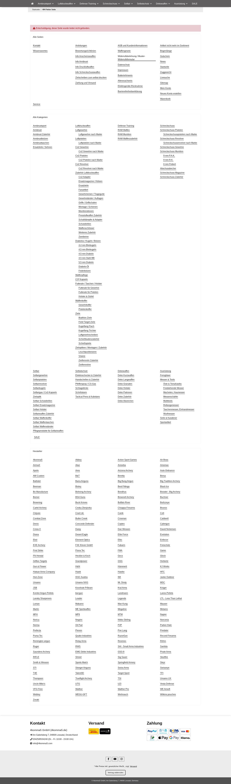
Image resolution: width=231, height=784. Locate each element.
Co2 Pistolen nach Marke (91, 160)
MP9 (77, 614)
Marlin (36, 609)
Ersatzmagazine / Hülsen (90, 181)
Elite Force (123, 534)
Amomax (164, 465)
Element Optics (82, 540)
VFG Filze (38, 689)
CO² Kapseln (81, 279)
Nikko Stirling (124, 620)
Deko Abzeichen (125, 401)
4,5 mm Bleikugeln (87, 249)
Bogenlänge (166, 51)
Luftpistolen (80, 138)
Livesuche (165, 77)
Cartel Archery (40, 508)
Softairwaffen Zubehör (43, 414)
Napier (163, 614)
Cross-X (37, 529)
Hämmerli (122, 566)
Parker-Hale (166, 625)
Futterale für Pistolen (88, 292)
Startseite (164, 67)
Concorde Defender (84, 524)
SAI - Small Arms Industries (131, 646)
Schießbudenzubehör (89, 339)
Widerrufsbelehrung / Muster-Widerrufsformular (131, 58)
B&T (77, 476)
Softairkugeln (39, 388)
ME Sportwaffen (83, 609)
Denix (36, 524)
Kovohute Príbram (84, 588)
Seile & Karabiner (168, 418)
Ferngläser (165, 375)
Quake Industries (83, 636)
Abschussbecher (168, 168)
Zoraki (36, 700)
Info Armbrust (81, 61)
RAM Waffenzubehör (127, 138)
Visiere (82, 356)
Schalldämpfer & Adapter (90, 219)
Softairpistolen (40, 379)
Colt (162, 513)
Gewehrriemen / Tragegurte (92, 194)
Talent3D (79, 673)
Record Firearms (168, 636)
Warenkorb (165, 99)
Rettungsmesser (171, 405)
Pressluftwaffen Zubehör (90, 215)
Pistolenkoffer (85, 309)
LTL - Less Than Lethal (171, 598)
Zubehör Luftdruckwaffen (87, 173)
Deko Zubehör (124, 396)
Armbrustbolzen (40, 138)
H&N (77, 566)
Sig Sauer (122, 657)
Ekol (35, 540)
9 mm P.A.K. (169, 155)
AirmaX (36, 465)
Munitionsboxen (86, 211)
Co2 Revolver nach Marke (91, 168)
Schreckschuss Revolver (172, 138)
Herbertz (164, 561)
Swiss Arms (123, 668)
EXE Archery (39, 545)
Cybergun (165, 524)
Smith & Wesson (41, 662)
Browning (37, 502)
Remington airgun (41, 641)
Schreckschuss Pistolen (171, 130)
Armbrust (37, 130)
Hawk (78, 572)
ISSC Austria (81, 577)
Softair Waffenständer (43, 426)
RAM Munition (124, 134)
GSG (120, 561)
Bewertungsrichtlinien (85, 51)
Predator (164, 630)
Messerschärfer (170, 396)
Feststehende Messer (173, 388)
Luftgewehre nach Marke (90, 134)
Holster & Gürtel (86, 296)
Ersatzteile (84, 185)
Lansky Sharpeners (42, 598)
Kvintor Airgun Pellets (43, 593)
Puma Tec (38, 636)
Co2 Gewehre (82, 147)
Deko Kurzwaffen (126, 375)
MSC (162, 582)
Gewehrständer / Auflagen (91, 198)
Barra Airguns (81, 481)
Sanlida (164, 646)
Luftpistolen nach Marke (90, 143)
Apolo (36, 470)
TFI (161, 673)
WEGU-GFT (81, 694)
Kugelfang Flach (86, 326)
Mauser (163, 604)
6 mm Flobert (169, 164)
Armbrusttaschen (41, 143)
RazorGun (123, 636)
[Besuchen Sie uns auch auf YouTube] (115, 759)
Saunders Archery (41, 652)
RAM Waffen (124, 130)
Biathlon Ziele (85, 318)
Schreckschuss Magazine (172, 173)
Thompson (38, 678)
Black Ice (164, 486)
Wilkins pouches (168, 694)
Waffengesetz (124, 51)
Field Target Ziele (87, 322)
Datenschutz (124, 65)
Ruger (36, 646)
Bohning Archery (83, 492)
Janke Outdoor (167, 577)
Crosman (122, 518)
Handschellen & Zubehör (87, 379)
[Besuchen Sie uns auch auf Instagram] (121, 759)
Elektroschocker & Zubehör (88, 375)
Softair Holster (40, 409)
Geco (120, 556)
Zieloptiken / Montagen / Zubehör (91, 347)
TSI (119, 678)
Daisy (78, 529)
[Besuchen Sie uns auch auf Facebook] (108, 759)
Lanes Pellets (166, 593)
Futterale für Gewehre (89, 288)
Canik (120, 513)
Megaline (122, 609)
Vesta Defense (167, 684)
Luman (36, 604)
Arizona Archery (125, 470)
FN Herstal (38, 556)
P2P (120, 625)
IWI (119, 577)
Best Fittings (124, 486)
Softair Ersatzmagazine (44, 405)
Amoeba (122, 465)
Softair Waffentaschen (43, 422)
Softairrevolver (40, 384)
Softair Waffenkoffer (42, 418)
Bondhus (122, 492)
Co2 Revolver (81, 164)
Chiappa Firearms (126, 508)
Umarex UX (165, 678)
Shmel (78, 657)
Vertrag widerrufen (115, 772)
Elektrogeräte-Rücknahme (130, 86)
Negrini (78, 620)
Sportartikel (165, 422)
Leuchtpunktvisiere (88, 352)
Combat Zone (39, 518)
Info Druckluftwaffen (84, 67)
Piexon (78, 630)
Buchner (164, 497)
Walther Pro (123, 689)
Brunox (163, 508)
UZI (119, 684)
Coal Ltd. (79, 513)
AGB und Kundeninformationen (132, 45)
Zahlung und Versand (85, 83)
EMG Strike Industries (85, 652)
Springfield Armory (126, 662)
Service (36, 104)
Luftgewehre (81, 130)
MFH (35, 614)
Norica (36, 620)
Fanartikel (83, 190)
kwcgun (79, 593)
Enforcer (164, 540)
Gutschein (165, 56)
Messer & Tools (167, 379)
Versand (133, 766)
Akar (77, 465)
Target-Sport (123, 673)
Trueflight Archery (83, 678)
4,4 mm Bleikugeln (87, 245)
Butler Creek (81, 518)
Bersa (163, 476)
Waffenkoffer (81, 300)
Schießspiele (85, 343)
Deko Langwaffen (126, 379)
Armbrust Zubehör (41, 134)
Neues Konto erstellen (170, 93)
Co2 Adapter (85, 177)
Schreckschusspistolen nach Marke (180, 134)
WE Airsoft (165, 689)
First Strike (38, 550)
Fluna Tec (80, 550)
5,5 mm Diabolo (86, 262)
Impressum (123, 70)
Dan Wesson (124, 529)
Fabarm (121, 545)
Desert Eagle (81, 534)
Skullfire (164, 657)
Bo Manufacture (40, 492)
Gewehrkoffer (85, 305)
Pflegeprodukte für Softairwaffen (48, 431)
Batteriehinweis (125, 75)
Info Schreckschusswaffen (87, 72)
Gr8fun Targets (40, 561)
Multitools (167, 401)
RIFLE (36, 657)
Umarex (37, 582)
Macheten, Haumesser (174, 392)
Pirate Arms (165, 652)
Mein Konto (165, 88)
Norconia (164, 620)
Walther (79, 689)
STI (34, 668)
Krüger (163, 588)
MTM (120, 614)
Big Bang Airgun (125, 481)
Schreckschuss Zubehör (171, 177)
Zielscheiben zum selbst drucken (91, 77)
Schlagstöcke (81, 388)
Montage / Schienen (88, 207)
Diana (36, 534)
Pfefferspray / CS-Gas (85, 384)
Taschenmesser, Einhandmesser (178, 409)
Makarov (79, 604)
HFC (162, 572)
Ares (77, 470)
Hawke (121, 572)
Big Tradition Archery (170, 481)
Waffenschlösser (86, 228)
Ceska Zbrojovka (83, 508)
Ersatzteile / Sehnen (42, 147)
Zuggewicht (165, 72)
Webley (36, 694)
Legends (122, 598)
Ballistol (37, 481)
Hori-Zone (38, 577)
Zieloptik (37, 396)
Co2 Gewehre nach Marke (91, 151)
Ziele (77, 313)
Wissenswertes (40, 51)
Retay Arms (80, 641)
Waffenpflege (81, 275)
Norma (36, 625)
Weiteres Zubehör (87, 232)
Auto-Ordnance (167, 470)
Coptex (121, 524)
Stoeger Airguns (83, 668)
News (163, 61)
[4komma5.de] (32, 3)
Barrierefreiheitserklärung (130, 91)
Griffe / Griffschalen (88, 202)
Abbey (78, 460)
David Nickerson (168, 529)
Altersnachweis (125, 81)
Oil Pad (78, 625)
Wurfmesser (169, 414)
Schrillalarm (81, 392)
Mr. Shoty (122, 582)
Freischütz (165, 545)
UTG (77, 684)
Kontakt (36, 45)
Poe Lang (122, 630)
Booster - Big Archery (170, 492)
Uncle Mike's (39, 684)
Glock (163, 556)
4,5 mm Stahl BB (87, 258)
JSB (35, 588)
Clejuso (36, 513)
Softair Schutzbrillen (42, 401)
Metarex (164, 609)
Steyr (162, 662)
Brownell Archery (126, 497)
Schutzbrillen (85, 224)
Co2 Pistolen (81, 155)
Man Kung (123, 604)
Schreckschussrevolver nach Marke (180, 143)
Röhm (163, 641)
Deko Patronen (125, 392)
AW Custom (38, 476)
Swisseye (164, 668)
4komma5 (37, 460)
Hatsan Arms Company (44, 572)
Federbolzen (85, 271)
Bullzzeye (165, 502)
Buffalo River (124, 502)
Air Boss (164, 460)
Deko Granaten (125, 384)
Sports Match (81, 662)
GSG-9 (121, 652)
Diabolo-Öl (84, 266)
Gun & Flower (39, 566)
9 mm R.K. (168, 160)
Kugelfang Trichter (87, 330)
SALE (37, 437)
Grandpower (81, 561)
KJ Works (164, 566)
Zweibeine (84, 237)
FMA (120, 550)
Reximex (122, 641)
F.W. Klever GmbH (84, 545)
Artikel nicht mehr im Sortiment (174, 45)
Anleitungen (81, 45)
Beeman (37, 486)
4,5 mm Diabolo (86, 254)
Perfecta (37, 630)
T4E (35, 673)
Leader (78, 598)
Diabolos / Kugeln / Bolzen (88, 241)
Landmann (123, 593)
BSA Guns (80, 497)
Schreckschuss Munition (171, 151)
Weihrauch (123, 694)
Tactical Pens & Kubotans (87, 396)
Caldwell (164, 518)
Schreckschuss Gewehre (172, 147)
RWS (77, 646)
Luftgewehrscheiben (88, 335)
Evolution (164, 534)
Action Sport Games (127, 460)
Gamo (163, 550)
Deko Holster (124, 388)
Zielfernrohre (85, 364)
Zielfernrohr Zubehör (88, 360)
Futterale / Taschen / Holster (88, 283)
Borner (36, 497)
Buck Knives (81, 502)
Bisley (78, 486)
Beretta (121, 476)
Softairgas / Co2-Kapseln (45, 392)
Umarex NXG (81, 582)
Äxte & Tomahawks (172, 384)
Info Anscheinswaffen (85, 56)
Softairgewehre (40, 375)
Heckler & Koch (82, 556)
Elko (120, 540)
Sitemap (164, 83)
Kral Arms (122, 588)
